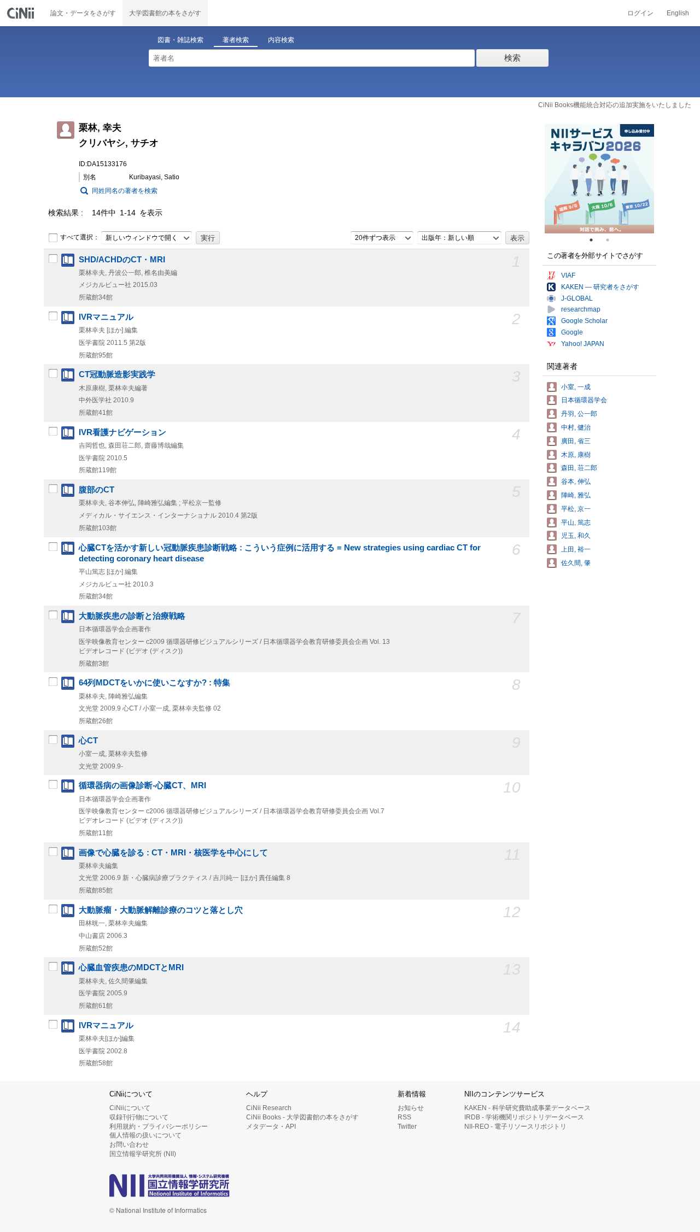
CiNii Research (268, 1108)
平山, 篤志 (576, 522)
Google (572, 332)
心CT (88, 740)
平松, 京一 (576, 509)
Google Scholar (584, 321)
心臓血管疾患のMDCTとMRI (131, 967)
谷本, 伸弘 (576, 481)
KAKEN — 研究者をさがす (600, 287)
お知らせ (411, 1108)
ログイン (640, 13)
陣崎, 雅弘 (576, 495)
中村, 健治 (576, 427)
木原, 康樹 (576, 455)
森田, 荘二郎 (579, 468)
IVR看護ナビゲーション (122, 432)
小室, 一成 (576, 387)
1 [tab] (595, 239)
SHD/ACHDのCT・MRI (122, 259)
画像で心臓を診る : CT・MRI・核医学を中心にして (173, 852)
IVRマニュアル (106, 317)
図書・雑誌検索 (180, 40)
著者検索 (236, 40)
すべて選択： (80, 237)
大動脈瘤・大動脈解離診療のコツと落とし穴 (161, 910)
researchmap (580, 309)
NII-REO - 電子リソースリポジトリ (515, 1126)
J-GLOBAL (577, 298)
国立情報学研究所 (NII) (142, 1154)
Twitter (407, 1126)
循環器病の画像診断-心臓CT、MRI (142, 785)
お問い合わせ (129, 1144)
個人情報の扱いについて (145, 1135)
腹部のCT (96, 489)
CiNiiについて (129, 1108)
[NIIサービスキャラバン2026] (599, 178)
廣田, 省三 (576, 441)
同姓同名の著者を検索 (125, 191)
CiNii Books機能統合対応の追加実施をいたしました (614, 105)
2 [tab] (611, 239)
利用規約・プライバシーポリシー (158, 1126)
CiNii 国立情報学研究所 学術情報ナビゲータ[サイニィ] (22, 13)
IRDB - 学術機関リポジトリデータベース (524, 1117)
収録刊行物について (138, 1117)
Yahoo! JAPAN (582, 344)
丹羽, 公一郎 (579, 414)
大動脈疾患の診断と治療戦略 (132, 616)
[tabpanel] (599, 178)
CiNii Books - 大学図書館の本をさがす (302, 1117)
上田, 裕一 (576, 549)
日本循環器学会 (584, 400)
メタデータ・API (271, 1126)
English (678, 13)
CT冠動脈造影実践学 (117, 374)
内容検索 (281, 40)
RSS (404, 1117)
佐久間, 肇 (576, 563)
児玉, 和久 (576, 535)
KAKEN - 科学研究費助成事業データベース (527, 1108)
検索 (512, 57)
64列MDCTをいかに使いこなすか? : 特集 (154, 682)
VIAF (568, 275)
